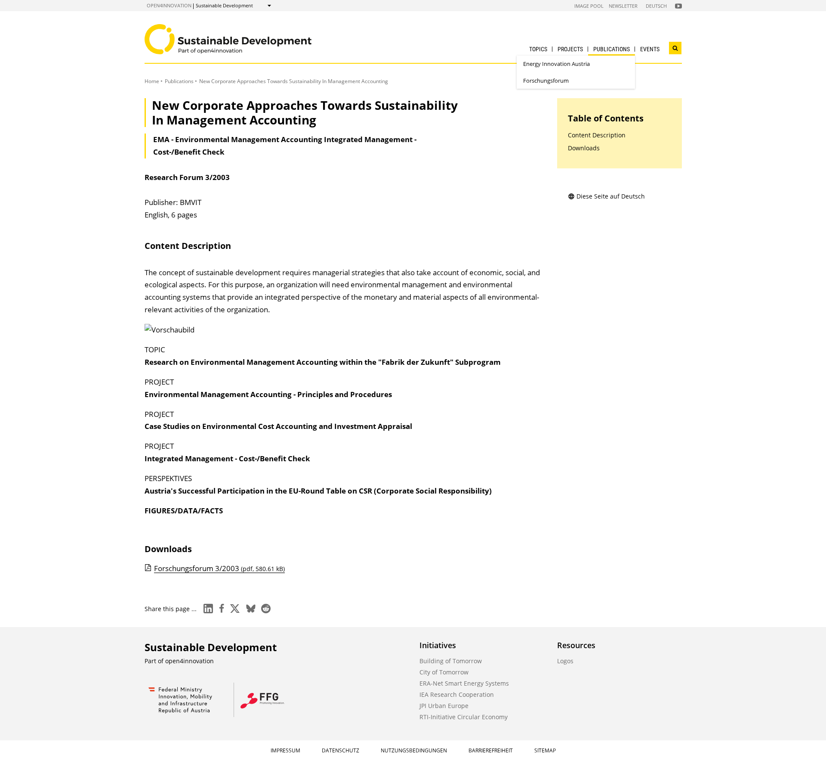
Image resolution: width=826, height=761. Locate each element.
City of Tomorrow (443, 672)
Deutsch (656, 6)
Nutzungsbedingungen (414, 750)
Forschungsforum (546, 80)
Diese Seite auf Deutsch (610, 196)
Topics (538, 49)
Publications (611, 49)
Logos (565, 661)
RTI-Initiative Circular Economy (463, 717)
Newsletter (623, 6)
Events (650, 49)
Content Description (597, 135)
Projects (570, 49)
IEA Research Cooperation (456, 694)
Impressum (285, 750)
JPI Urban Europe (443, 706)
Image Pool (589, 6)
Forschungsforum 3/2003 (219, 568)
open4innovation (169, 5)
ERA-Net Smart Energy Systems (464, 683)
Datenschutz (340, 750)
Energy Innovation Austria (556, 64)
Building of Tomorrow (450, 661)
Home (152, 81)
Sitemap (545, 750)
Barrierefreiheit (490, 750)
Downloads (584, 148)
